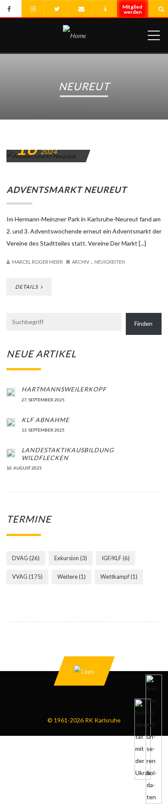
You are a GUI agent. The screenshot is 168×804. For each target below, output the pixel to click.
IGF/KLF (116, 558)
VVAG (27, 576)
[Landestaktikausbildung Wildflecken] (10, 452)
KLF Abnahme (45, 419)
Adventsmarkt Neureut (66, 189)
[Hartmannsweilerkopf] (10, 391)
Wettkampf (118, 576)
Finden (143, 323)
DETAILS (27, 287)
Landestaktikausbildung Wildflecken (68, 453)
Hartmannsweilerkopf (64, 389)
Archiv (80, 262)
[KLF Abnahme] (10, 422)
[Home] (74, 35)
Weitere (71, 576)
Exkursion (70, 558)
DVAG (26, 558)
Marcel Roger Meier (37, 262)
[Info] (105, 9)
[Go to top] (84, 671)
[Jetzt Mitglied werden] (133, 12)
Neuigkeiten (109, 262)
